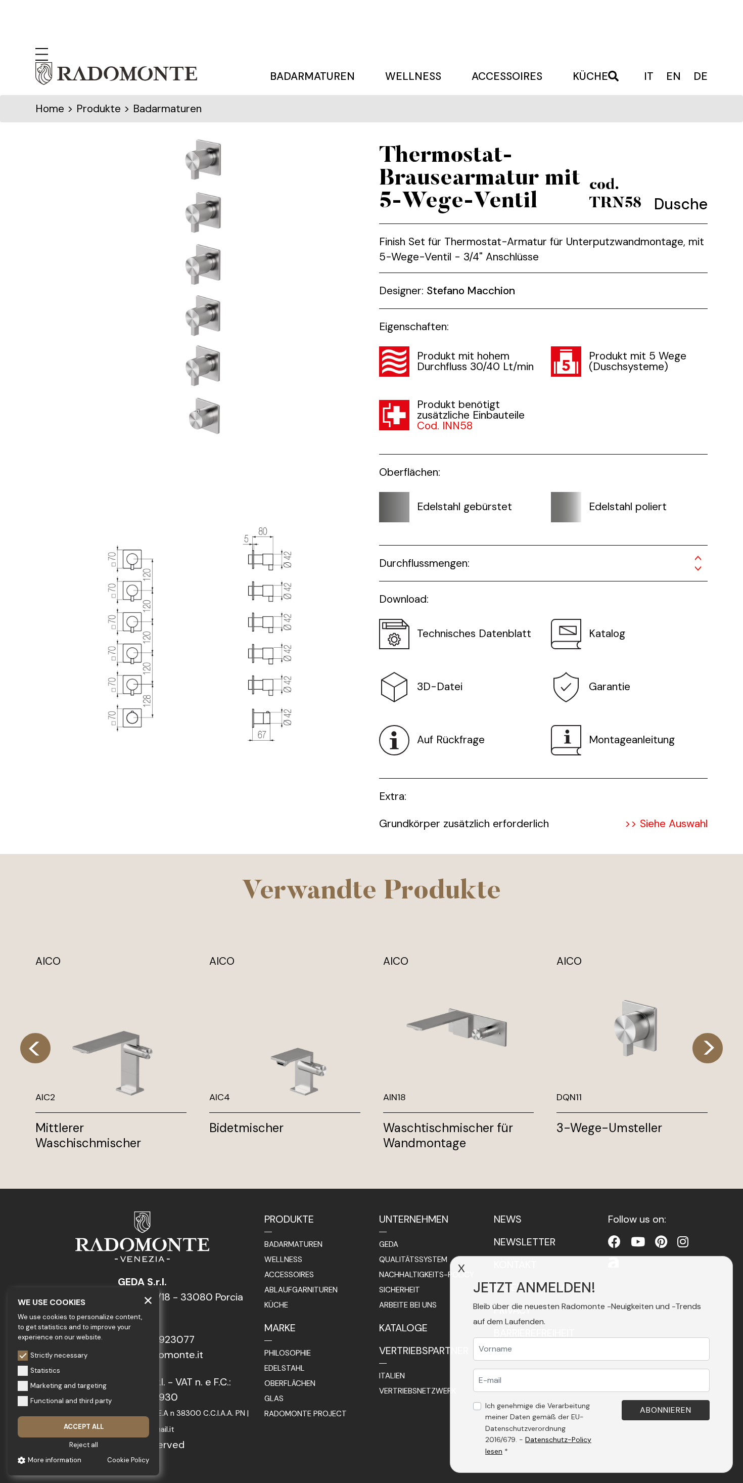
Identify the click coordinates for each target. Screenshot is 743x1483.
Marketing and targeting (68, 1385)
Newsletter (524, 1241)
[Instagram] (682, 1242)
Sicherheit (399, 1290)
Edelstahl (284, 1368)
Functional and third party (71, 1401)
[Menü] (41, 53)
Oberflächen (289, 1383)
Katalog (607, 633)
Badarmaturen (312, 76)
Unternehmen (413, 1219)
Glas (274, 1399)
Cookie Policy (128, 1460)
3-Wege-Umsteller (609, 1128)
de (700, 76)
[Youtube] (638, 1242)
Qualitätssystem (413, 1259)
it (649, 76)
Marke (280, 1327)
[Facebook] (614, 1242)
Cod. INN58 (445, 426)
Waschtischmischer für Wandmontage (448, 1135)
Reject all (83, 1445)
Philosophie (287, 1353)
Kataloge (403, 1327)
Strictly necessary (58, 1355)
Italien (392, 1376)
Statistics (45, 1370)
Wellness (413, 76)
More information (54, 1460)
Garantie (609, 687)
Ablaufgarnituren (301, 1290)
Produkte (289, 1219)
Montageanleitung (632, 740)
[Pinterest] (661, 1242)
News (508, 1219)
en (673, 76)
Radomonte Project (305, 1414)
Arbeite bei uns (408, 1305)
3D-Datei (439, 687)
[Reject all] (148, 1300)
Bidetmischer (246, 1128)
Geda (388, 1244)
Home (49, 109)
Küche (590, 76)
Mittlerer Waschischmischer (88, 1135)
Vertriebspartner (424, 1350)
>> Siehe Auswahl (666, 824)
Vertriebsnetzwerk (417, 1391)
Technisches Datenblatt (474, 633)
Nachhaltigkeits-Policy (426, 1275)
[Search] (613, 77)
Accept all (84, 1426)
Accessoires (507, 76)
